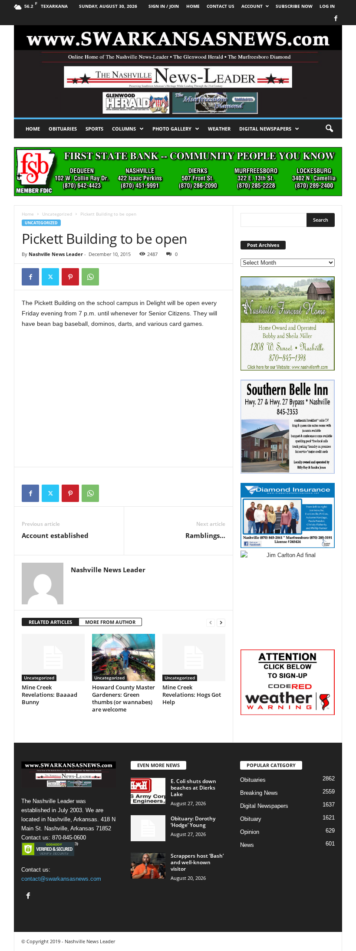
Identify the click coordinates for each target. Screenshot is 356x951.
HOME (193, 6)
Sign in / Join (163, 6)
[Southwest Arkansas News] (178, 71)
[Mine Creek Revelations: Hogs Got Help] (193, 657)
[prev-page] (210, 622)
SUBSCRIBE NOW (294, 6)
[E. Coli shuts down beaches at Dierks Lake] (148, 791)
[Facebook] (335, 19)
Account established (55, 535)
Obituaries (63, 128)
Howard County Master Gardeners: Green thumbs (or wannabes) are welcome (123, 698)
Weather (219, 128)
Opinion (249, 832)
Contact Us (220, 6)
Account (252, 6)
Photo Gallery (171, 128)
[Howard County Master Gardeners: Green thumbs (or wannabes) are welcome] (123, 657)
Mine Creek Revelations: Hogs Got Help (191, 694)
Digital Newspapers (265, 128)
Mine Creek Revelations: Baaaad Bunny (49, 694)
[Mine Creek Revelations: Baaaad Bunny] (53, 657)
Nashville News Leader (56, 254)
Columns (124, 128)
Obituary (250, 819)
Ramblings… (205, 535)
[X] (50, 276)
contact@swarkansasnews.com (61, 879)
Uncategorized (57, 214)
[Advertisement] (123, 400)
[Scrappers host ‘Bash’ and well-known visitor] (148, 866)
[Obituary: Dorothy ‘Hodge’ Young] (148, 828)
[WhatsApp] (90, 276)
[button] (329, 128)
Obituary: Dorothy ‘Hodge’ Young (193, 822)
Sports (94, 128)
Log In (327, 6)
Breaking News (259, 793)
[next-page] (221, 622)
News (247, 845)
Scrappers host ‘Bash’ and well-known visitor (197, 862)
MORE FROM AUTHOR (110, 622)
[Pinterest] (70, 276)
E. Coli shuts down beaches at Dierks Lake (193, 787)
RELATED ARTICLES (50, 622)
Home (33, 128)
